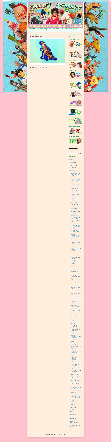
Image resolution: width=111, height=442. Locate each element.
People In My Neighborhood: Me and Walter (75, 266)
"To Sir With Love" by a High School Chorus (75, 274)
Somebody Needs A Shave (76, 346)
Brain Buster (73, 392)
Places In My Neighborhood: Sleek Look (75, 348)
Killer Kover (73, 318)
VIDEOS (76, 28)
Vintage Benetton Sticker (75, 211)
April (72, 404)
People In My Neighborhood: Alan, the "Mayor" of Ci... (76, 313)
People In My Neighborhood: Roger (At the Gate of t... (76, 336)
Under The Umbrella (75, 240)
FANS (30, 30)
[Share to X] (45, 67)
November (73, 162)
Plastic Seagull (73, 238)
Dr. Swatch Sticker (74, 215)
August (72, 167)
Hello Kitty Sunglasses (75, 260)
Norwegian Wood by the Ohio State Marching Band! (75, 174)
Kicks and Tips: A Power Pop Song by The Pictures (75, 291)
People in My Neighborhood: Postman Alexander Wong (76, 361)
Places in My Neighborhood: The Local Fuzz (75, 332)
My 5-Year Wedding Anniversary (74, 308)
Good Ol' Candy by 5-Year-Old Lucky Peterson (76, 371)
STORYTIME (32, 28)
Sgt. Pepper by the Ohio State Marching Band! (75, 177)
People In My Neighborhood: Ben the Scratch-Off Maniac (75, 235)
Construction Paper (74, 204)
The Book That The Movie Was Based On (76, 190)
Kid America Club (73, 414)
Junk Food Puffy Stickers (75, 383)
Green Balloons (74, 186)
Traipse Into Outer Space (75, 310)
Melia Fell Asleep (74, 192)
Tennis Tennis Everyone (75, 181)
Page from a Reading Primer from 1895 (75, 365)
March (72, 406)
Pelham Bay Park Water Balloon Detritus (75, 317)
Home (48, 72)
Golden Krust (72, 426)
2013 (71, 158)
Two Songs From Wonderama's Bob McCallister (75, 358)
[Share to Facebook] (46, 67)
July (72, 168)
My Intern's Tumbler (73, 417)
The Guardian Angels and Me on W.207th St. (75, 282)
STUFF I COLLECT (41, 28)
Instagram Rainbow (74, 271)
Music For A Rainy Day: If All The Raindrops (75, 285)
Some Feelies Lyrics (74, 208)
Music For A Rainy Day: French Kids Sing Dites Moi (75, 367)
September (73, 165)
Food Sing (73, 343)
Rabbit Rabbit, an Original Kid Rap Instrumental (76, 303)
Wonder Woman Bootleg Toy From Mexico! (75, 218)
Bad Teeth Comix (73, 418)
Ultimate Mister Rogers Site (75, 425)
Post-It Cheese (74, 379)
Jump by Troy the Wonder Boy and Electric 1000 (76, 180)
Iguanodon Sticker (74, 213)
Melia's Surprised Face (75, 232)
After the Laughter (74, 228)
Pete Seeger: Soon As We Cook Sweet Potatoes (76, 397)
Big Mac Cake (73, 327)
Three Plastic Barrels (75, 202)
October (73, 164)
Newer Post (32, 72)
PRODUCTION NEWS (58, 28)
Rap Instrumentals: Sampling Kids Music (75, 306)
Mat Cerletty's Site (73, 419)
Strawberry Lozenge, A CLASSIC (75, 198)
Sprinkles (72, 341)
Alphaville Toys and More (74, 422)
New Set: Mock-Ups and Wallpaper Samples (75, 394)
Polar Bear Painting (74, 301)
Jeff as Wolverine (74, 269)
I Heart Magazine (73, 428)
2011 (71, 411)
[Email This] (43, 67)
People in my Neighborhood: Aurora (75, 276)
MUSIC (49, 28)
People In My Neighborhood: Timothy (76, 279)
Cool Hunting (72, 421)
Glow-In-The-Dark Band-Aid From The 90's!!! (75, 390)
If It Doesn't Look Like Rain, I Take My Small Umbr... (76, 231)
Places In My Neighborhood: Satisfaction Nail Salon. (75, 352)
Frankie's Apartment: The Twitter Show (75, 330)
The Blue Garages (74, 344)
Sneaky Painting (74, 323)
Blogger (64, 434)
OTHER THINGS (68, 28)
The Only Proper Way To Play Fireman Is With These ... (75, 226)
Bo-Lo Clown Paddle (75, 372)
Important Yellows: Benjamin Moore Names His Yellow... (76, 262)
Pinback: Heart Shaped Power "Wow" (75, 385)
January (73, 409)
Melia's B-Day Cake (74, 188)
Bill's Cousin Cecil (74, 223)
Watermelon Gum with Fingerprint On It (75, 326)
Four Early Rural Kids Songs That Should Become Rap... (75, 321)
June (72, 170)
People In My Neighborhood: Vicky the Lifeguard (76, 245)
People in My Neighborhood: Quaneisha (74, 400)
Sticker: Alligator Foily (75, 374)
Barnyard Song (74, 171)
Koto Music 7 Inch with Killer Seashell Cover (75, 185)
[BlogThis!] (44, 67)
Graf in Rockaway (74, 255)
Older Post (63, 72)
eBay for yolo (72, 415)
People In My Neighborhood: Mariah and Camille (75, 257)
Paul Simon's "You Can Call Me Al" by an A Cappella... (76, 249)
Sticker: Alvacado (74, 377)
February (73, 407)
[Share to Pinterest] (48, 67)
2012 (71, 159)
